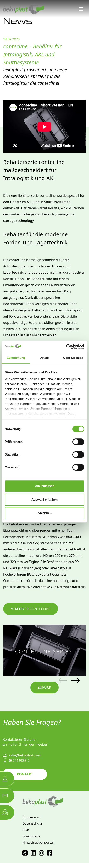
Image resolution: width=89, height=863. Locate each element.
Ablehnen (45, 513)
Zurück (44, 687)
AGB (25, 830)
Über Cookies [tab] (73, 357)
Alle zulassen (44, 486)
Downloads (31, 836)
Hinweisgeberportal (38, 842)
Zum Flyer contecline (30, 608)
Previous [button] (63, 680)
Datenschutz (32, 823)
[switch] (78, 441)
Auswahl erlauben (44, 499)
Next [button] (75, 680)
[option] (44, 650)
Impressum (31, 817)
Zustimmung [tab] (16, 357)
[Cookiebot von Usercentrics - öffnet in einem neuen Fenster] (66, 346)
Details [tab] (45, 357)
